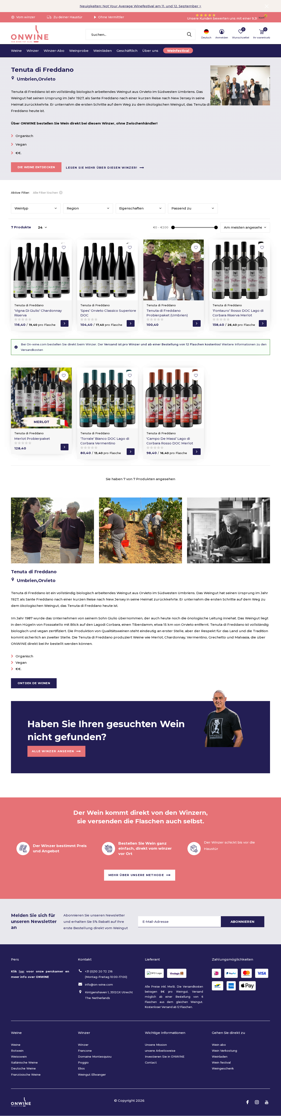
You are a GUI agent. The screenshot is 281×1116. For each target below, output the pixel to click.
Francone (85, 1050)
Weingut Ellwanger (92, 1074)
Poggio (83, 1062)
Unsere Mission (156, 1044)
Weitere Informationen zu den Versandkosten (144, 347)
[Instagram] (257, 1102)
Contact (151, 1062)
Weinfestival (178, 51)
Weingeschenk (223, 1068)
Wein (21, 208)
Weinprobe (78, 51)
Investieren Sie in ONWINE (164, 1056)
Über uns (150, 51)
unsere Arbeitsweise (160, 1050)
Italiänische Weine (24, 1062)
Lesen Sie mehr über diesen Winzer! (101, 167)
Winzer (33, 51)
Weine (16, 51)
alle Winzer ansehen (53, 751)
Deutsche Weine (23, 1068)
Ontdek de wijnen (34, 683)
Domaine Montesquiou (95, 1056)
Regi (73, 208)
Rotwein (17, 1050)
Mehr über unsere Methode (136, 875)
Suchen (189, 34)
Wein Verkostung (224, 1050)
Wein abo (219, 1044)
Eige (131, 208)
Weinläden (102, 51)
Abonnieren (242, 921)
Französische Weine (26, 1074)
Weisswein (19, 1056)
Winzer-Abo (54, 51)
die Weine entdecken (36, 167)
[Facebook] (247, 1102)
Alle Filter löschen (45, 192)
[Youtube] (266, 1102)
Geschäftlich (127, 51)
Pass (181, 208)
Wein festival (221, 1062)
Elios (81, 1068)
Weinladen (219, 1056)
